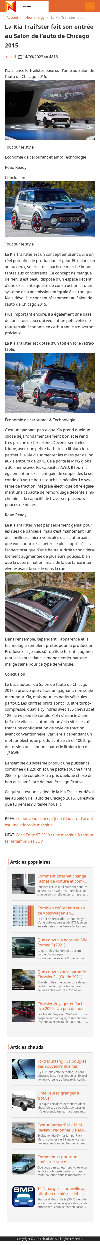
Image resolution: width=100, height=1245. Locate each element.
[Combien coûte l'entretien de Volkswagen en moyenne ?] (23, 915)
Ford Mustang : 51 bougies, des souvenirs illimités (62, 1064)
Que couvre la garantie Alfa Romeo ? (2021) (62, 942)
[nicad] (27, 6)
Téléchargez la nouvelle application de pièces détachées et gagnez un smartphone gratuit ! (62, 1191)
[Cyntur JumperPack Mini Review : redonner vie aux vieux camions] (23, 1132)
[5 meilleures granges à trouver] (23, 1101)
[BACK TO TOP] (94, 1239)
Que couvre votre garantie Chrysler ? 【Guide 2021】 (61, 974)
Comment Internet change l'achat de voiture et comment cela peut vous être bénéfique (61, 879)
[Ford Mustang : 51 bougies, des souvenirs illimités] (23, 1069)
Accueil (12, 17)
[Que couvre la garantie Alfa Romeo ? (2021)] (23, 947)
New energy (34, 17)
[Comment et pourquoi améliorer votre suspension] (23, 1164)
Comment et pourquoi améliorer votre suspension (57, 1159)
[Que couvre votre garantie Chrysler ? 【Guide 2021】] (23, 979)
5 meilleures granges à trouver (58, 1096)
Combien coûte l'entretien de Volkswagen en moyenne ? (61, 910)
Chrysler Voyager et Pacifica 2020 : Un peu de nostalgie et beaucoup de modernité (60, 1006)
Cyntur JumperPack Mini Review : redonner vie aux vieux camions (60, 1127)
